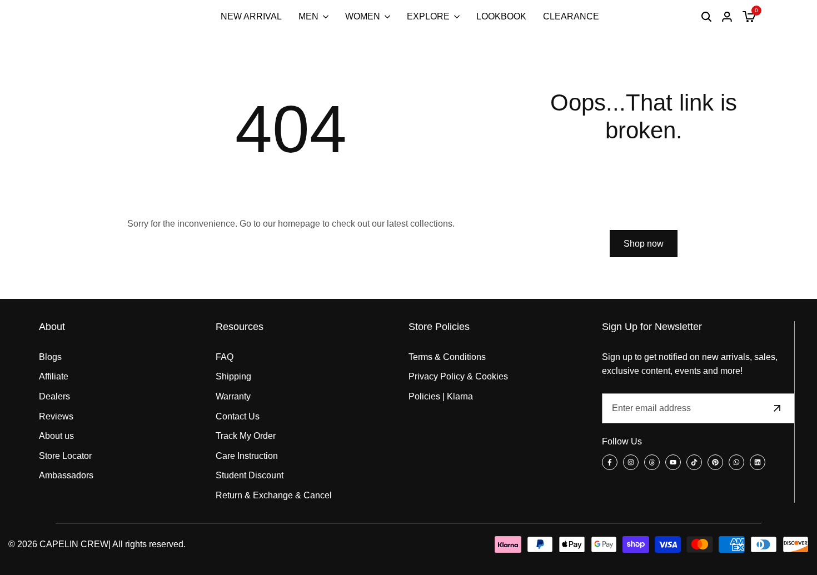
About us (56, 436)
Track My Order (246, 436)
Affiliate (53, 376)
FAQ (224, 357)
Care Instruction (247, 456)
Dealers (54, 396)
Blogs (50, 357)
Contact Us (238, 416)
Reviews (56, 416)
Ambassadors (66, 475)
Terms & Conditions (447, 357)
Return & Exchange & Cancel (274, 495)
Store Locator (65, 456)
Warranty (233, 396)
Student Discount (249, 475)
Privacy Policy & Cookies (458, 376)
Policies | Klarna (441, 396)
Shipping (233, 376)
